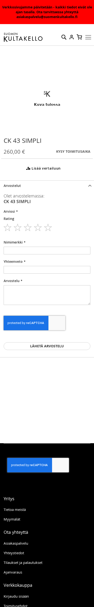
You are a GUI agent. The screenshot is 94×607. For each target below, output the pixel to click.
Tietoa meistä (15, 509)
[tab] (47, 185)
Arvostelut (12, 185)
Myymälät (12, 519)
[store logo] (23, 37)
